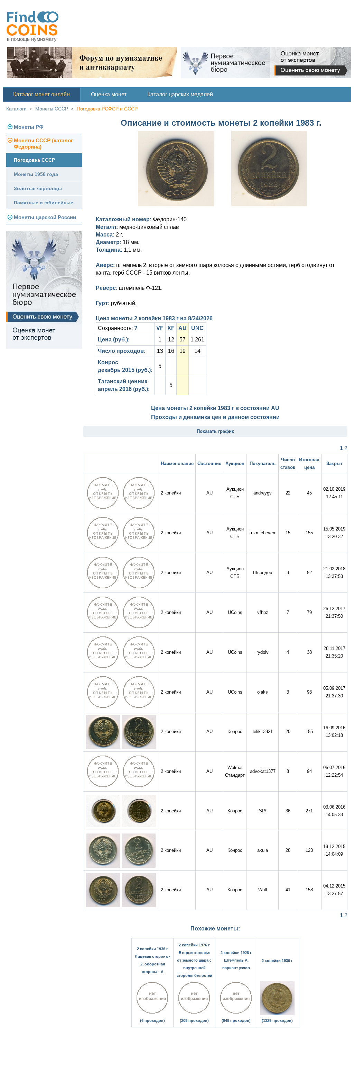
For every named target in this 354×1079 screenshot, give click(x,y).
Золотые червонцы (38, 188)
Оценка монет (109, 94)
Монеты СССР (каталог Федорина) (43, 143)
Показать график (215, 431)
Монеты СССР (51, 109)
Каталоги (16, 109)
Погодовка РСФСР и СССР (107, 109)
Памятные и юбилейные (43, 202)
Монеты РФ (29, 127)
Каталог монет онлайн (41, 94)
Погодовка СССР (34, 160)
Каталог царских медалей (180, 94)
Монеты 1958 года (36, 174)
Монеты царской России (45, 217)
